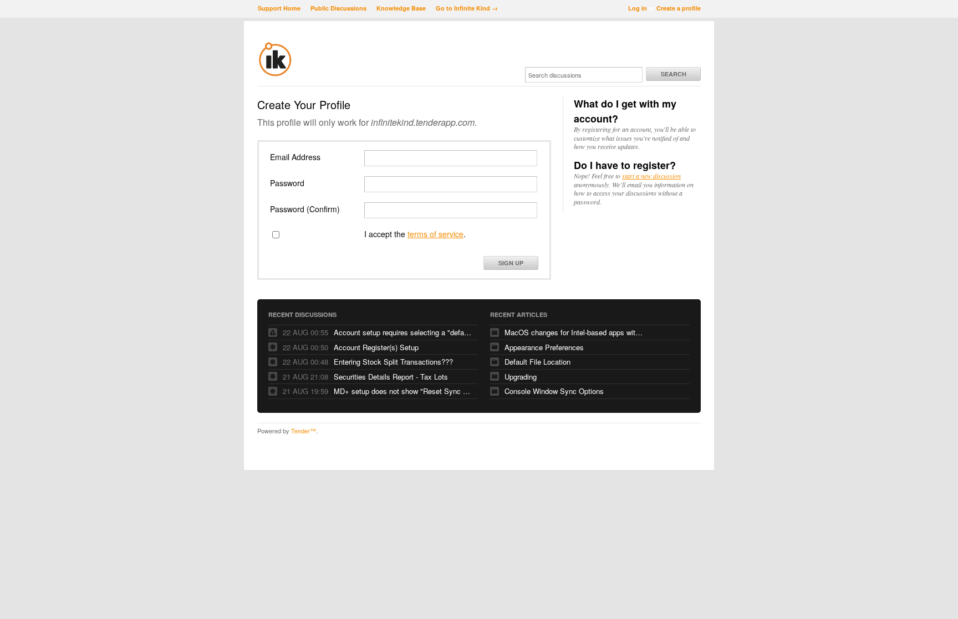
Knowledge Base (401, 8)
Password (287, 182)
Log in (637, 8)
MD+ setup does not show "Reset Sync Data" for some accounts (403, 391)
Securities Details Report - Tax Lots (391, 376)
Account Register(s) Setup (376, 347)
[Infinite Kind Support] (275, 74)
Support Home (279, 8)
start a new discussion (651, 175)
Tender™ (303, 430)
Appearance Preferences (544, 347)
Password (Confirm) (305, 208)
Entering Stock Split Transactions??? (393, 361)
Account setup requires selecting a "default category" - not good (403, 332)
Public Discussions (338, 8)
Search (673, 74)
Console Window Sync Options (554, 391)
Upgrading (521, 376)
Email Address (295, 156)
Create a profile (678, 8)
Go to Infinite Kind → (467, 8)
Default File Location (537, 361)
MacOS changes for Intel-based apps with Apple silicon (574, 332)
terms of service (435, 233)
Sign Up (510, 263)
